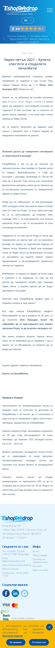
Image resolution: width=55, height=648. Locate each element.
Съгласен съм (39, 642)
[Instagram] (15, 593)
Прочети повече (12, 636)
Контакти (37, 566)
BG (25, 20)
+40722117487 (10, 554)
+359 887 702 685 (16, 551)
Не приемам (16, 642)
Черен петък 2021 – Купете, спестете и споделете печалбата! (29, 40)
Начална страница (16, 36)
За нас (36, 551)
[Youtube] (24, 593)
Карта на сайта (40, 570)
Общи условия (40, 555)
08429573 (36, 533)
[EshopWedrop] (20, 10)
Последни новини (39, 36)
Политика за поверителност (40, 561)
